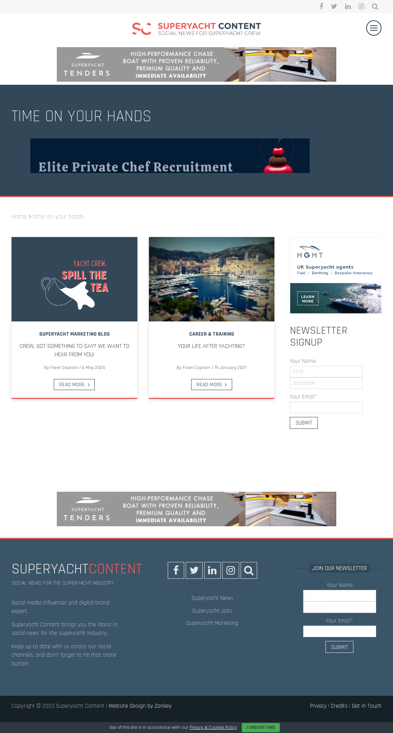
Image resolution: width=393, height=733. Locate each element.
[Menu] (374, 28)
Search (375, 6)
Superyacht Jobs (212, 610)
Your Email (303, 396)
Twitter (334, 6)
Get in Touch (366, 706)
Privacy (318, 706)
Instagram (361, 6)
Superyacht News (212, 598)
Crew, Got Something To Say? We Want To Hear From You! (74, 350)
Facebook (321, 6)
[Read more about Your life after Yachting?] (212, 279)
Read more (72, 384)
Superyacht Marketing (212, 623)
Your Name (303, 361)
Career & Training (211, 334)
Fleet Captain (64, 368)
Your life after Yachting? (211, 346)
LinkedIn (348, 6)
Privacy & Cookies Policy (213, 727)
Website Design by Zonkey (140, 706)
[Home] (196, 30)
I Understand (260, 727)
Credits (339, 706)
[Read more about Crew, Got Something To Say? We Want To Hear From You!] (74, 279)
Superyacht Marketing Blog (74, 334)
